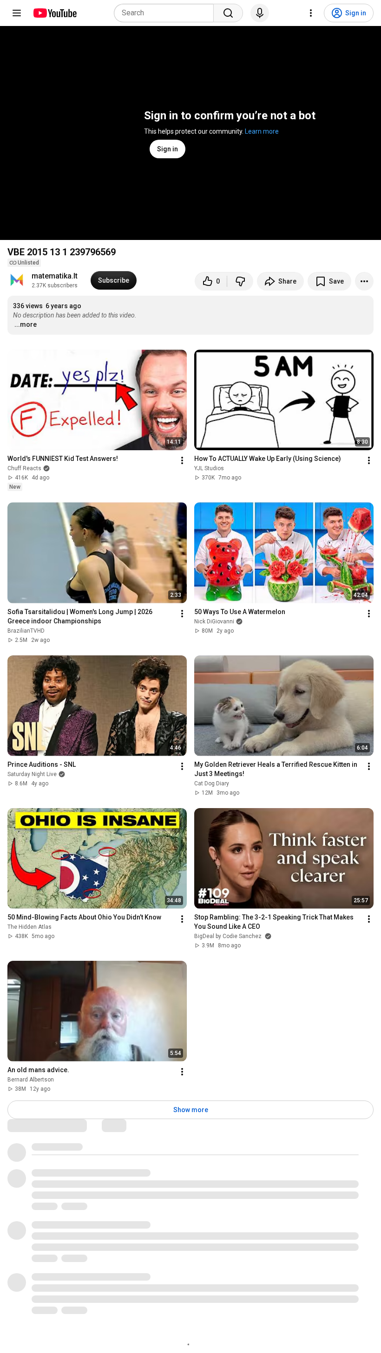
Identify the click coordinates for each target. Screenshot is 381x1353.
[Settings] (310, 13)
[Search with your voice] (259, 13)
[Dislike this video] (240, 281)
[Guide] (16, 13)
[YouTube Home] (54, 13)
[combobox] (166, 13)
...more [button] (25, 324)
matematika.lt (55, 276)
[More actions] (364, 281)
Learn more (262, 131)
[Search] (228, 13)
